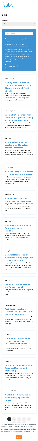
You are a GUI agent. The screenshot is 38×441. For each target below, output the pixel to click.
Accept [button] (19, 437)
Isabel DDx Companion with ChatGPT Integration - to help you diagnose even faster (19, 118)
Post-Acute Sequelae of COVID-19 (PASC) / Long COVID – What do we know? (19, 312)
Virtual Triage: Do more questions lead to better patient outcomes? (16, 145)
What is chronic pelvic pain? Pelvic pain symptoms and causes (18, 398)
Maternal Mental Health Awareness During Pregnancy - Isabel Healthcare (19, 258)
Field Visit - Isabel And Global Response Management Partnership (18, 368)
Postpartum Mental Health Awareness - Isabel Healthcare (18, 228)
